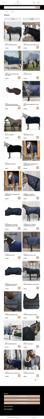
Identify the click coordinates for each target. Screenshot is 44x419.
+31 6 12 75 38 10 (22, 396)
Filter (13, 19)
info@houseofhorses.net (22, 399)
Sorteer (31, 19)
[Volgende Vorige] (39, 380)
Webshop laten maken (25, 417)
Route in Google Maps (22, 402)
